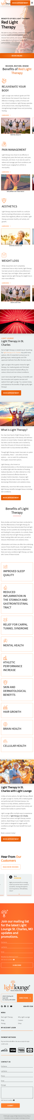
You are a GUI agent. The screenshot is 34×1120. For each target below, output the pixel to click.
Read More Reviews (11, 867)
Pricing (3, 1023)
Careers (20, 1020)
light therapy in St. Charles (12, 352)
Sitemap (13, 1118)
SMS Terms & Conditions (7, 959)
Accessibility (7, 1118)
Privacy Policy (26, 1116)
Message (3, 1085)
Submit (10, 1106)
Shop (19, 1023)
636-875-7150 (28, 1006)
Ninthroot (27, 1118)
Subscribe (17, 965)
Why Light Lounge (24, 1017)
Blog (2, 1020)
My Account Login (8, 1028)
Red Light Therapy (7, 1017)
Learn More (5, 115)
